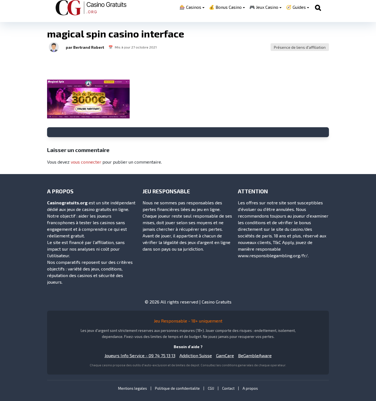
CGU (211, 388)
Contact (228, 388)
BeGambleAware (255, 355)
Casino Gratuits (216, 301)
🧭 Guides (296, 7)
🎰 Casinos (190, 7)
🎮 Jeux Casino (263, 7)
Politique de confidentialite (177, 388)
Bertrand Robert (88, 47)
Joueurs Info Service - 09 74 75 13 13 (140, 355)
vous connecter (86, 161)
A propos (250, 388)
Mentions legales (132, 388)
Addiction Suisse (195, 355)
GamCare (225, 355)
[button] (53, 47)
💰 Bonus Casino (225, 7)
